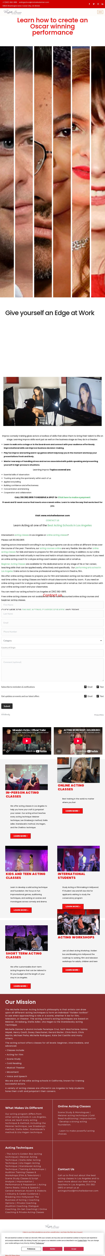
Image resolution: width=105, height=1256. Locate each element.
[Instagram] (98, 4)
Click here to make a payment (74, 497)
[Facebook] (89, 4)
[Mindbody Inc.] (5, 715)
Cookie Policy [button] (82, 1240)
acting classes (22, 535)
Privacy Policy (99, 715)
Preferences (31, 1249)
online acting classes (57, 535)
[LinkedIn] (102, 4)
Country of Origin (8, 648)
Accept (73, 1249)
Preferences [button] (40, 1243)
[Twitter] (94, 4)
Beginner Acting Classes (13, 563)
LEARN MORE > (21, 836)
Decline (52, 1249)
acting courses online (51, 548)
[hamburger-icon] (100, 12)
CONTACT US (52, 520)
